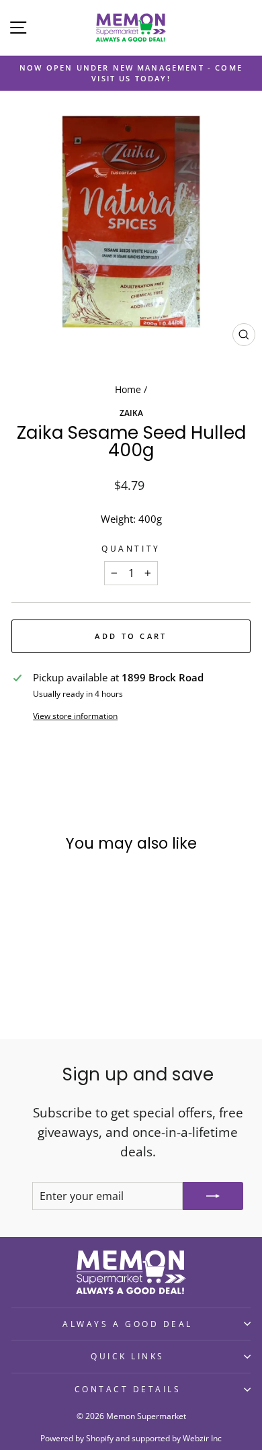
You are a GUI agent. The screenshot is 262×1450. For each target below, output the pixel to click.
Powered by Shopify (77, 1438)
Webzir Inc (202, 1438)
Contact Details (128, 1388)
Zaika (131, 412)
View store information (75, 715)
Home (128, 389)
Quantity (130, 548)
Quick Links (128, 1356)
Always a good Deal (127, 1323)
